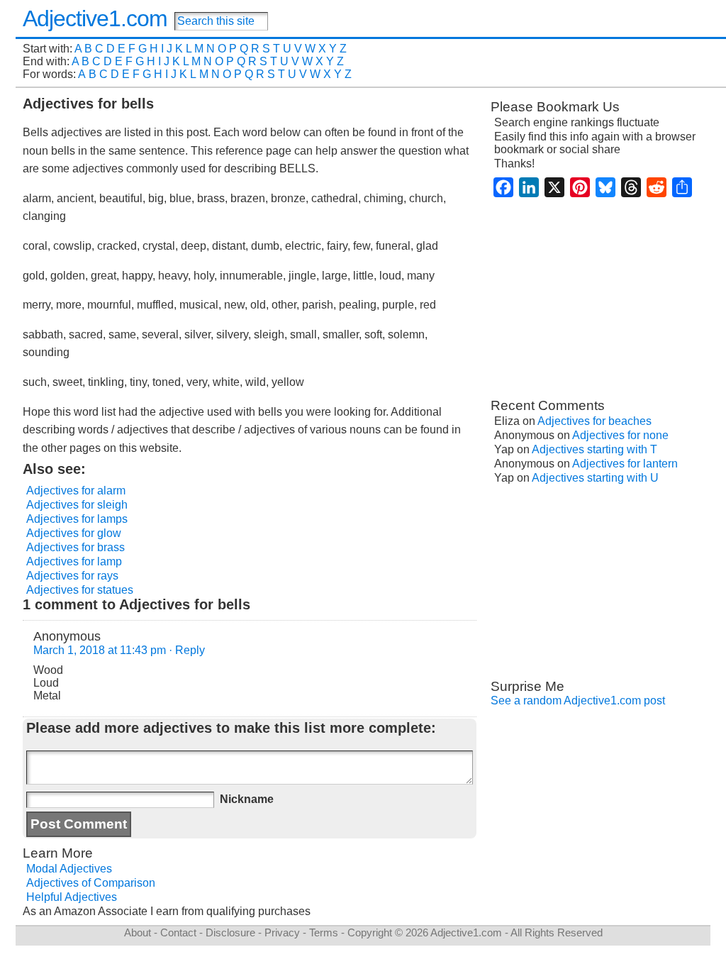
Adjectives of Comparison (90, 883)
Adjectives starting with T (594, 449)
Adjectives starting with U (595, 478)
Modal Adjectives (69, 869)
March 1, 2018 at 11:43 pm (99, 650)
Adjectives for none (620, 435)
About (137, 932)
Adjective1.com (95, 18)
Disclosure (230, 932)
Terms (323, 932)
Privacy (282, 932)
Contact (178, 932)
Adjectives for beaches (594, 421)
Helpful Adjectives (71, 897)
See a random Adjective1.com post (578, 700)
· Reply (187, 650)
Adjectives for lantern (625, 464)
